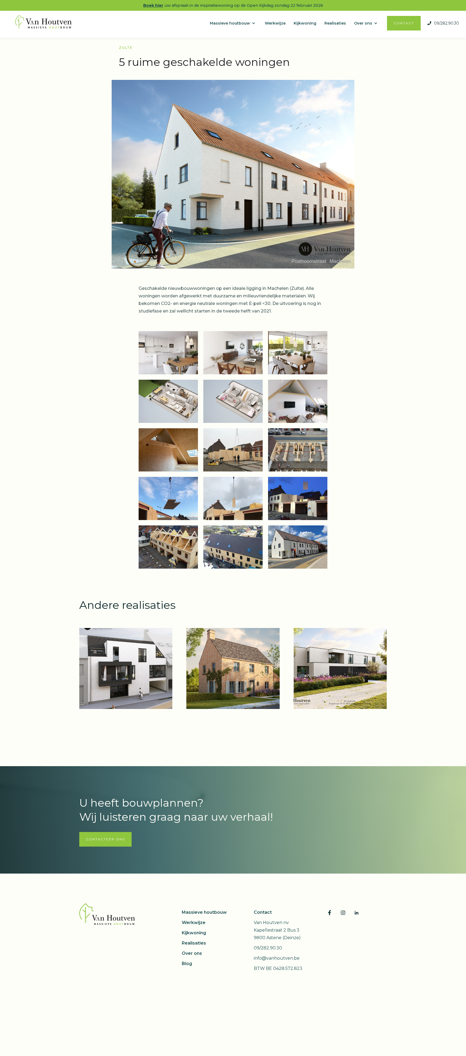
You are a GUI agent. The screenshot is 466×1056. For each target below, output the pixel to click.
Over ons (192, 953)
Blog (187, 963)
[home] (45, 23)
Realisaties (194, 943)
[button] (235, 23)
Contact (263, 912)
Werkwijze (193, 922)
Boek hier (153, 5)
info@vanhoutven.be (277, 958)
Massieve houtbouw (204, 912)
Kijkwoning (194, 932)
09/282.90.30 (268, 947)
